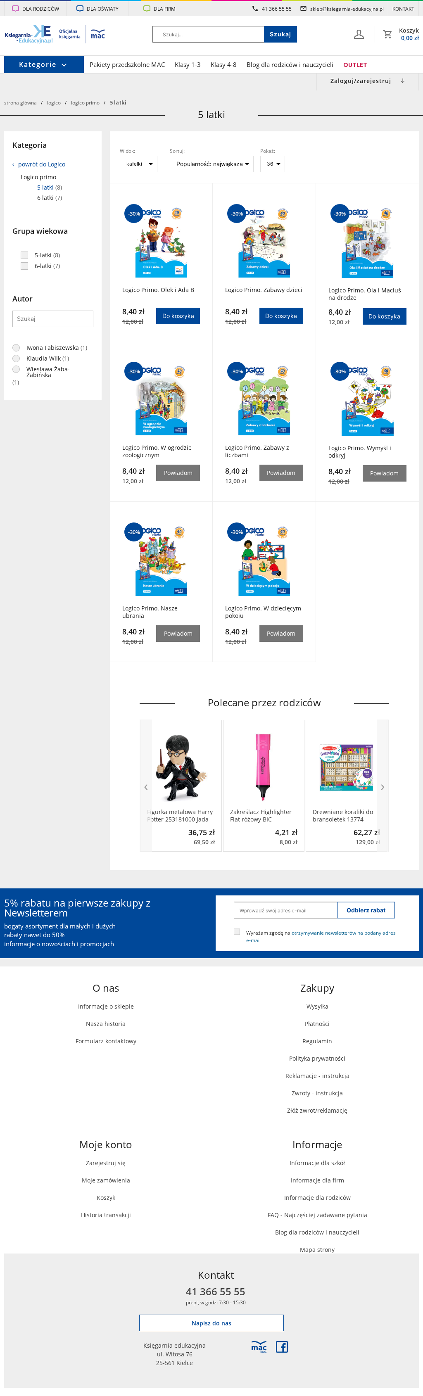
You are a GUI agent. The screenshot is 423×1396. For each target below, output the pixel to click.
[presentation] (146, 785)
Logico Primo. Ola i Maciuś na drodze (364, 294)
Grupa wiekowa (40, 231)
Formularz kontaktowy (106, 1041)
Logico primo (85, 102)
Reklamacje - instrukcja (317, 1076)
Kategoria (29, 145)
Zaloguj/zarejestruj (360, 81)
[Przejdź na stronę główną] (55, 35)
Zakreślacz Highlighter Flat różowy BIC (261, 815)
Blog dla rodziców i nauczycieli (290, 65)
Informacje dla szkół (317, 1163)
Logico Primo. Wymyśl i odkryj (359, 451)
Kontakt (403, 8)
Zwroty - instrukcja (317, 1093)
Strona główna (20, 102)
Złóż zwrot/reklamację (317, 1110)
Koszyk (106, 1197)
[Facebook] (282, 1347)
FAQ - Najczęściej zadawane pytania (317, 1215)
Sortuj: (177, 151)
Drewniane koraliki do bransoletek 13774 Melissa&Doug (343, 815)
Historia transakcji (106, 1215)
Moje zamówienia (106, 1180)
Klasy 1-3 (188, 65)
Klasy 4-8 (224, 65)
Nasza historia (106, 1024)
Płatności (317, 1024)
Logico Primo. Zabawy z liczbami (257, 451)
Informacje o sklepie (106, 1006)
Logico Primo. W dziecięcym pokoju (263, 612)
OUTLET (355, 65)
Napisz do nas (211, 1323)
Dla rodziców (40, 8)
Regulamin (317, 1041)
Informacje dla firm (317, 1180)
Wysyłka (317, 1006)
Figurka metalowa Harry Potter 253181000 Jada (180, 815)
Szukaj (280, 34)
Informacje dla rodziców (317, 1197)
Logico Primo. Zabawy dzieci (263, 290)
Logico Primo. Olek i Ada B (158, 290)
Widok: (127, 151)
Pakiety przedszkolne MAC (127, 65)
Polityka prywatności (317, 1058)
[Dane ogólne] (359, 34)
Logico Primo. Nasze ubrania (150, 612)
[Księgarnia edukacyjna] (259, 1347)
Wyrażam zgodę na (321, 936)
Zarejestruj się (106, 1163)
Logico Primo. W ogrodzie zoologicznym (157, 451)
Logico (54, 102)
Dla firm (165, 8)
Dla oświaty (103, 8)
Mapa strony (317, 1250)
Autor (22, 299)
